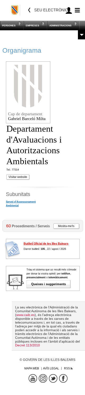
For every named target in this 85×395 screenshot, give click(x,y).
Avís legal (51, 368)
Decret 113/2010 (27, 345)
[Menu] (76, 10)
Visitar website (17, 177)
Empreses (32, 25)
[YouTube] (33, 378)
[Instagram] (43, 378)
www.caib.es (25, 315)
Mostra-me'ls (66, 226)
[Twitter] (53, 378)
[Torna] (29, 10)
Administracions (60, 25)
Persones (9, 25)
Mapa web (31, 368)
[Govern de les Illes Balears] (15, 10)
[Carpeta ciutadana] (68, 10)
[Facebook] (63, 378)
